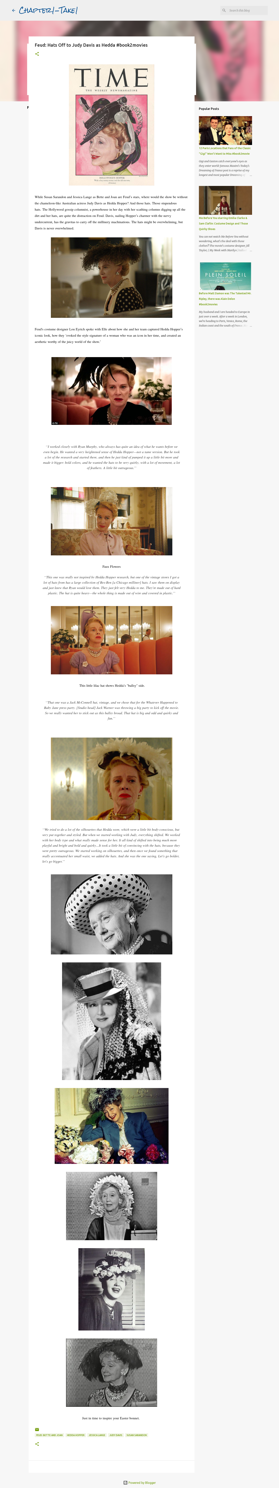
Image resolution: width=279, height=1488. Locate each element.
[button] (37, 54)
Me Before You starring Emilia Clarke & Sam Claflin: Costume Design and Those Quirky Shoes (223, 224)
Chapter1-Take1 (48, 10)
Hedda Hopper (75, 1435)
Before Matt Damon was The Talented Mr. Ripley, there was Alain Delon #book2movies (225, 299)
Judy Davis (116, 1435)
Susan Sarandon (137, 1435)
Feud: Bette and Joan (49, 1435)
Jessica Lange (97, 1435)
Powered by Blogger (142, 1482)
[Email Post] (37, 1431)
